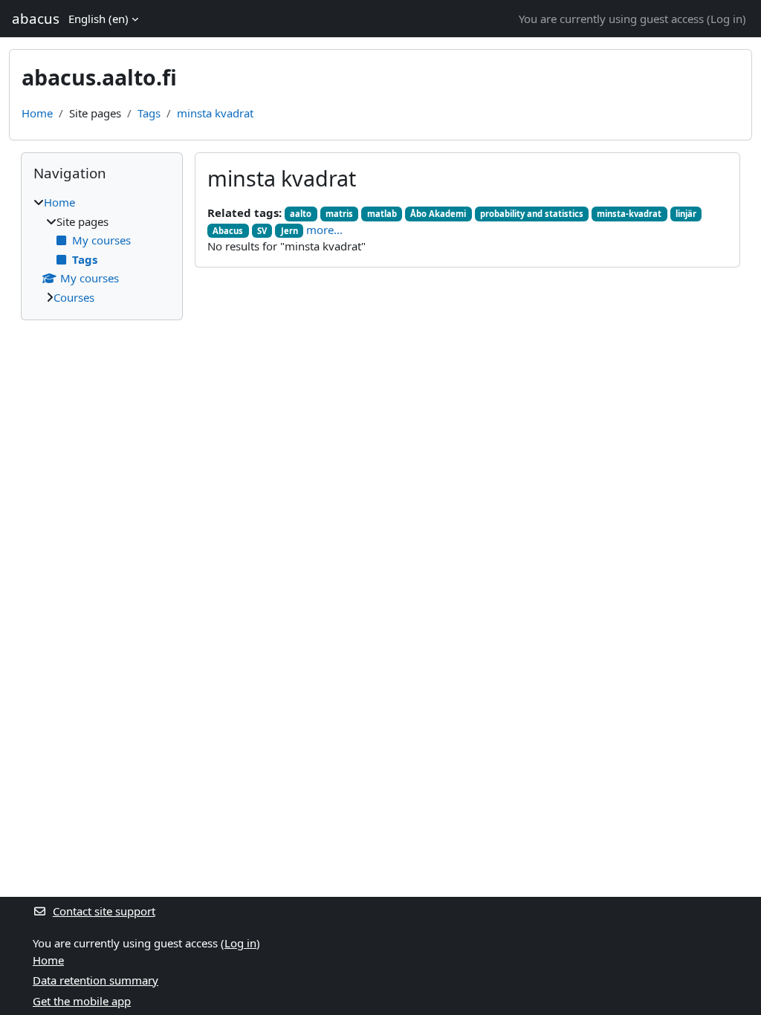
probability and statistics (531, 213)
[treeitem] (101, 249)
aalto (300, 213)
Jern (289, 230)
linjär (686, 213)
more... (324, 229)
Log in (726, 18)
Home (37, 113)
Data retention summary (95, 980)
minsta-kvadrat (629, 213)
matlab (382, 213)
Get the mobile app (82, 1000)
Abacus (228, 230)
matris (339, 213)
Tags (149, 113)
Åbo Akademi (438, 213)
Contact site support (104, 911)
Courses (74, 297)
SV (262, 230)
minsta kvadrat (215, 113)
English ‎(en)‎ (98, 18)
